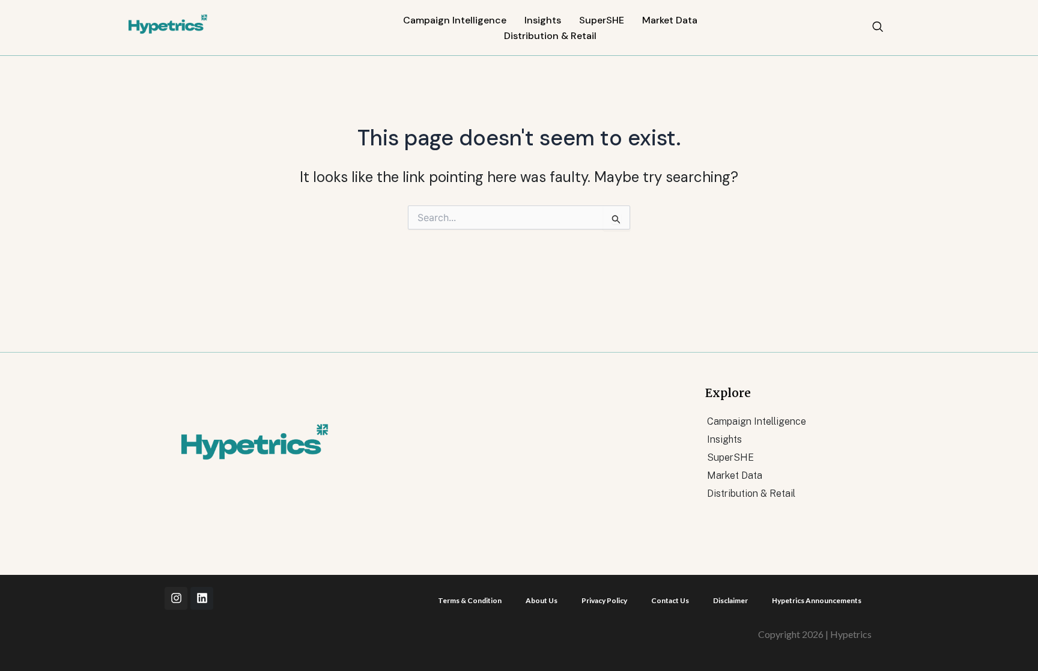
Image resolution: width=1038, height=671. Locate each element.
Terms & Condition (470, 600)
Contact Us (670, 600)
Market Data (669, 20)
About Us (541, 600)
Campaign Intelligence (454, 20)
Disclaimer (730, 600)
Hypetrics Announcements (816, 600)
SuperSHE (601, 20)
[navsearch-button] (878, 28)
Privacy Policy (604, 600)
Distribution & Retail (550, 35)
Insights (542, 20)
